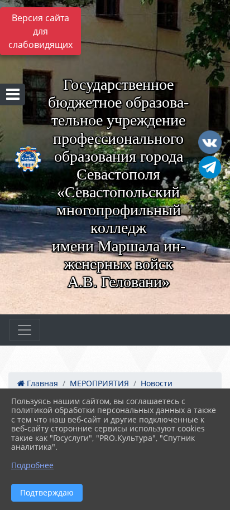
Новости (156, 383)
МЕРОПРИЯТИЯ (99, 383)
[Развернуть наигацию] (24, 330)
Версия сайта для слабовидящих (40, 31)
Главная (41, 383)
